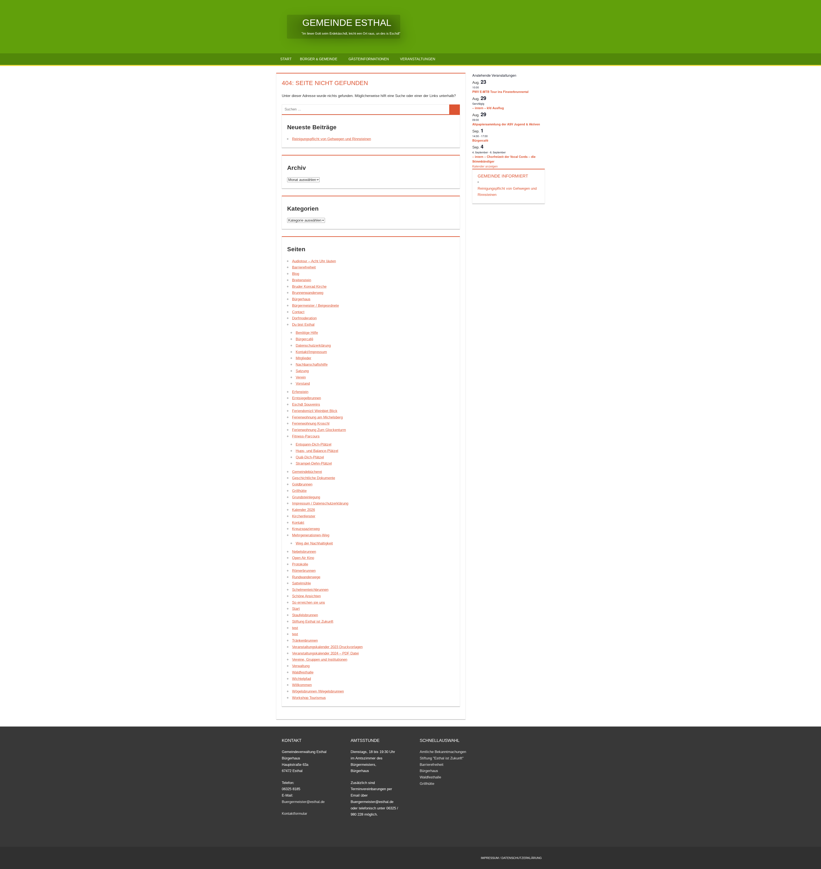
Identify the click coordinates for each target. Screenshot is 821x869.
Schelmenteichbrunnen (310, 590)
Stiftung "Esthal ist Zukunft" (442, 758)
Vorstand (303, 384)
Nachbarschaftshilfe (312, 365)
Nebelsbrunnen (304, 552)
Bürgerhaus (301, 299)
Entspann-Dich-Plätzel (313, 444)
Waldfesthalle (302, 672)
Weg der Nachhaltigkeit (314, 543)
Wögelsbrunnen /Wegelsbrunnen (318, 691)
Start (286, 59)
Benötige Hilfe (307, 333)
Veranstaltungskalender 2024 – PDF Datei (325, 653)
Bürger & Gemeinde (318, 59)
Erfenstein (300, 392)
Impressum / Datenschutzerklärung (320, 503)
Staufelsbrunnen (305, 615)
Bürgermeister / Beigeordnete (315, 306)
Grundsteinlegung (306, 497)
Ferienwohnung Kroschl (310, 423)
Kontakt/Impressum (311, 352)
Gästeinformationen (368, 59)
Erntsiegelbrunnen (306, 398)
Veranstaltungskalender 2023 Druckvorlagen (327, 647)
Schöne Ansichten (306, 596)
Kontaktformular (294, 814)
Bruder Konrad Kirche (309, 287)
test (295, 628)
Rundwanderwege (306, 577)
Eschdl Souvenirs (306, 404)
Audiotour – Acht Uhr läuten (314, 261)
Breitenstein (301, 280)
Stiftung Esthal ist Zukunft (312, 621)
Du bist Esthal (303, 325)
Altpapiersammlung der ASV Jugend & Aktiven (506, 124)
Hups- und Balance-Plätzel (317, 451)
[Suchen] (454, 109)
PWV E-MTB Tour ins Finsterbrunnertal (500, 92)
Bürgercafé (304, 339)
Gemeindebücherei (307, 472)
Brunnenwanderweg (307, 293)
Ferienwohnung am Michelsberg (317, 417)
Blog (295, 274)
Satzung (302, 371)
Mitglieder (303, 358)
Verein (301, 377)
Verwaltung (301, 666)
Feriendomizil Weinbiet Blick (314, 411)
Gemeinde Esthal (339, 22)
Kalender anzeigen (485, 166)
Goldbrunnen (302, 484)
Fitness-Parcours (306, 436)
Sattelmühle (301, 583)
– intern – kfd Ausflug (488, 108)
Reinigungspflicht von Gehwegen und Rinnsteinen (331, 139)
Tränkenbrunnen (305, 641)
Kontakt (298, 523)
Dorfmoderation (304, 318)
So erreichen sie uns (308, 602)
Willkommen (302, 685)
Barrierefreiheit (304, 267)
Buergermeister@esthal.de (303, 802)
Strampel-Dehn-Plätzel (314, 463)
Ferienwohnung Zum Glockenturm (319, 430)
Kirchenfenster (303, 516)
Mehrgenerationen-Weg (310, 535)
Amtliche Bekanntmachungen (443, 752)
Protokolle (300, 564)
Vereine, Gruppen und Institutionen (319, 660)
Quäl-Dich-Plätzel (310, 457)
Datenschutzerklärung (313, 345)
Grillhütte (299, 491)
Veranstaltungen (417, 59)
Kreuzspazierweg (306, 529)
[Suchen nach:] (366, 109)
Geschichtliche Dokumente (313, 478)
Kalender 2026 (303, 510)
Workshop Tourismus (309, 698)
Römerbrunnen (304, 571)
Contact (298, 312)
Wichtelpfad (301, 679)
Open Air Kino (303, 558)
